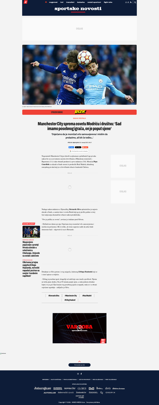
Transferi (70, 2)
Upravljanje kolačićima (79, 384)
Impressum (45, 379)
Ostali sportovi (94, 2)
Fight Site (108, 2)
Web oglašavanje (98, 379)
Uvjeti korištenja (56, 379)
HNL (61, 2)
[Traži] (135, 2)
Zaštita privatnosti (84, 379)
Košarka (81, 2)
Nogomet (53, 2)
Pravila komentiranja (70, 379)
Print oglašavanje (111, 379)
